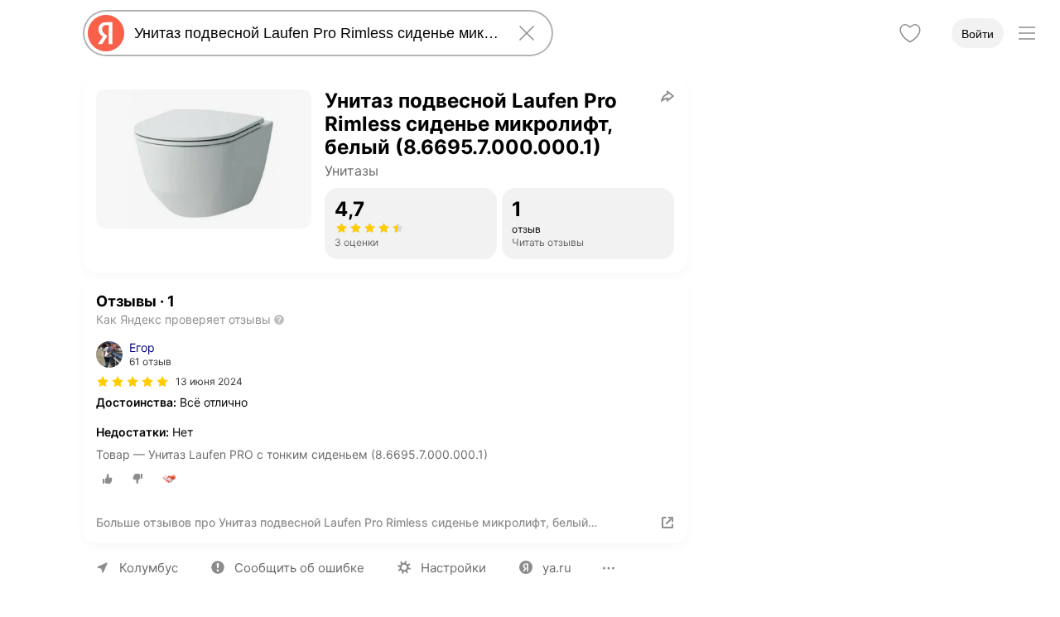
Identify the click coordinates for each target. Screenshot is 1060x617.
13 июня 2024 (209, 381)
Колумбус (148, 568)
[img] (132, 381)
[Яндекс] (106, 33)
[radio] (107, 478)
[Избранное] (910, 33)
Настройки (453, 568)
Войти (977, 34)
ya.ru (556, 568)
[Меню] (1026, 33)
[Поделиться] (667, 96)
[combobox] (314, 33)
